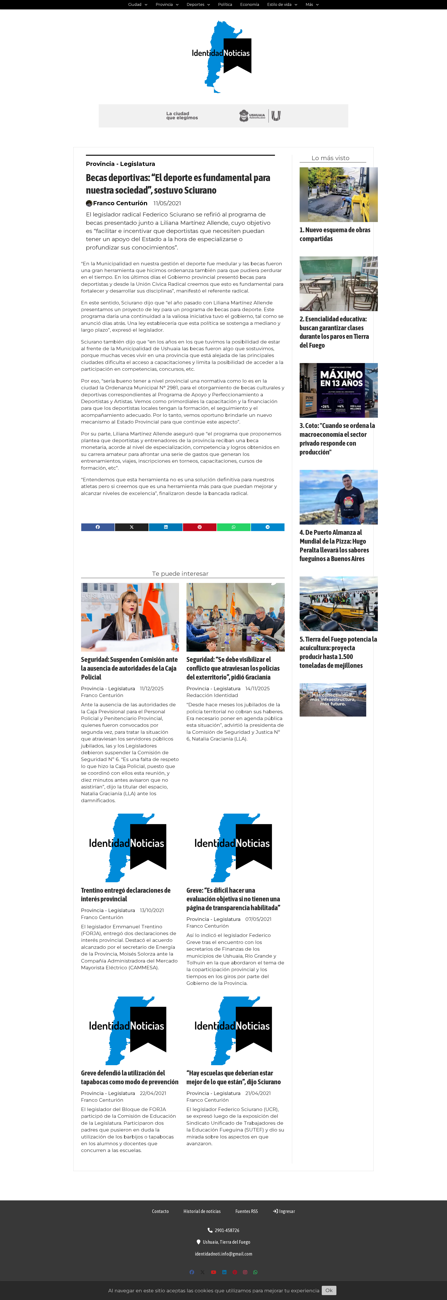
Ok (329, 1290)
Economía (249, 4)
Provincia (164, 4)
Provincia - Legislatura (120, 163)
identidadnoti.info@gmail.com (223, 1253)
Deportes (195, 4)
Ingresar (286, 1211)
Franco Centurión (120, 203)
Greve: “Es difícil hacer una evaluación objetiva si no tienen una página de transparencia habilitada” (233, 899)
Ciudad (135, 4)
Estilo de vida (279, 4)
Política (225, 4)
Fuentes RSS (246, 1211)
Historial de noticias (202, 1211)
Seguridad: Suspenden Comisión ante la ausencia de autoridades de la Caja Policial (129, 668)
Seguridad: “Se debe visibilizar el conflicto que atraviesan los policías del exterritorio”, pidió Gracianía (233, 668)
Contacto (160, 1211)
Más (309, 4)
